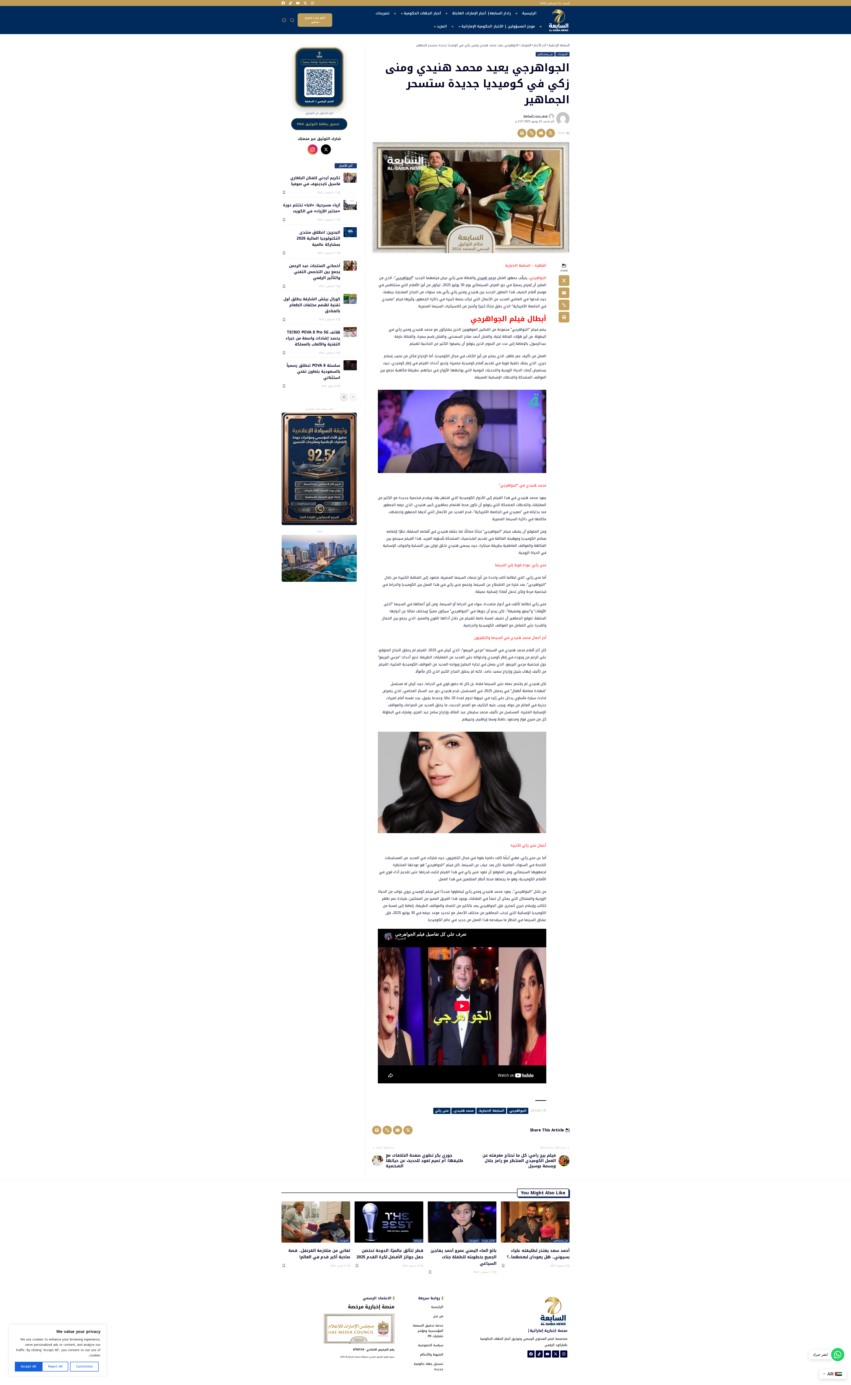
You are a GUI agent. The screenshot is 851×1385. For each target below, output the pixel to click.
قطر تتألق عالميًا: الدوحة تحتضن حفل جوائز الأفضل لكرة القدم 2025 (389, 1253)
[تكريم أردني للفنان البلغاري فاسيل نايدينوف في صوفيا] (350, 178)
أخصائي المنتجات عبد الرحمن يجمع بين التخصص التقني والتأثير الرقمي (314, 271)
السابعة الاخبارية (491, 1111)
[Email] (541, 133)
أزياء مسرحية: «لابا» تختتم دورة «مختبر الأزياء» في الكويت (311, 208)
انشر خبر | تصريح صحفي (315, 20)
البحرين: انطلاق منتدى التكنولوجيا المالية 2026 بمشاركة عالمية (318, 238)
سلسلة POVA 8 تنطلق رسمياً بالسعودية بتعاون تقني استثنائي (313, 371)
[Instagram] (312, 3)
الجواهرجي (404, 277)
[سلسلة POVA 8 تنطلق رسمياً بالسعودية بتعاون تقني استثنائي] (350, 365)
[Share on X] (550, 133)
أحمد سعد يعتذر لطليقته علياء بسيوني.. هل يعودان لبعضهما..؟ (538, 1253)
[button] (292, 20)
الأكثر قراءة (488, 1241)
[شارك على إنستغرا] (313, 149)
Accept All (28, 1366)
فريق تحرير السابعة (535, 116)
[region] (57, 1350)
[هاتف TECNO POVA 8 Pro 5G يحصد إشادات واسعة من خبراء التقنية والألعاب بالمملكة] (350, 332)
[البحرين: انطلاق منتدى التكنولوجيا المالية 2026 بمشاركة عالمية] (350, 232)
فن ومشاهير (545, 54)
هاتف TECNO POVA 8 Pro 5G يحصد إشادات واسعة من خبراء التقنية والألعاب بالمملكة (313, 338)
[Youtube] (298, 3)
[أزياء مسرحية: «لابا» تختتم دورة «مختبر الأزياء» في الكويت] (350, 205)
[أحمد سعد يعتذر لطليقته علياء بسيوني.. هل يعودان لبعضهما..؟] (535, 1222)
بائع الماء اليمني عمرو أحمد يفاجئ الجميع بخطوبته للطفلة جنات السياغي (463, 1257)
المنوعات (562, 54)
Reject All (55, 1366)
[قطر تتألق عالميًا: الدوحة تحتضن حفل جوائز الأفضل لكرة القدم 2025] (389, 1222)
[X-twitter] (305, 3)
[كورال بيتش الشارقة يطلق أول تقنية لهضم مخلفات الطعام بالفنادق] (350, 299)
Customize (84, 1366)
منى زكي (442, 1111)
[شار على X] (326, 149)
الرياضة (418, 1241)
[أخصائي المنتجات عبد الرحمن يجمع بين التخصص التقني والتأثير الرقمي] (350, 266)
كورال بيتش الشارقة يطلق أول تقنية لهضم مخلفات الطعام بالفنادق (311, 304)
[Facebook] (283, 3)
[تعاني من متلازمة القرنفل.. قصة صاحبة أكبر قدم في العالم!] (315, 1222)
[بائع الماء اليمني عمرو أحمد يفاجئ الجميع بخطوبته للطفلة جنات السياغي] (462, 1222)
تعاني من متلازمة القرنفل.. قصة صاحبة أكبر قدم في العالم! (319, 1253)
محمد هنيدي (486, 277)
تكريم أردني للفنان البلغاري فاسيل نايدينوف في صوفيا (315, 180)
